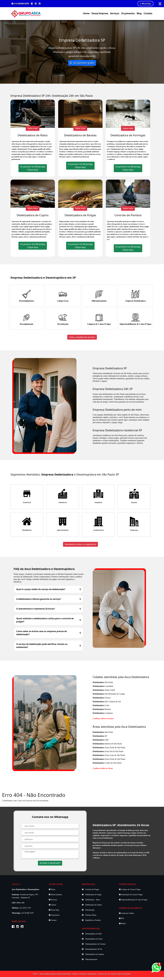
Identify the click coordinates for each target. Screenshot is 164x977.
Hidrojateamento (99, 301)
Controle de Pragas (92, 889)
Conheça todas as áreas (103, 768)
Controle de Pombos (128, 215)
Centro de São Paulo (107, 763)
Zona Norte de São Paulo (109, 747)
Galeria (53, 905)
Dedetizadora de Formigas (127, 135)
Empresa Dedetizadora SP (110, 368)
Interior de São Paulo (107, 744)
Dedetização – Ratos (92, 900)
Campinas (103, 713)
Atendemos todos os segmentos (80, 544)
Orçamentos (128, 13)
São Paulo (103, 682)
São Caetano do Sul (107, 701)
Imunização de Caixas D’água (132, 895)
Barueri (102, 709)
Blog (139, 13)
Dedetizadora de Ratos (33, 135)
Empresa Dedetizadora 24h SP (113, 389)
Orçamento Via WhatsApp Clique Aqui (32, 168)
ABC (101, 740)
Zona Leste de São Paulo (109, 755)
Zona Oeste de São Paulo (109, 759)
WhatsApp (146, 4)
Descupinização (26, 324)
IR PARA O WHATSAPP (50, 863)
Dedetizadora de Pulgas (80, 215)
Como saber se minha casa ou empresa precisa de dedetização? (48, 633)
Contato (148, 13)
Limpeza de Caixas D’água (99, 324)
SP (100, 736)
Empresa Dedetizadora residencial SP (117, 430)
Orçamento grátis (83, 63)
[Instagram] (36, 3)
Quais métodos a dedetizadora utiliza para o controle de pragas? (48, 620)
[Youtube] (40, 3)
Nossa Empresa (100, 13)
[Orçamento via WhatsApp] (156, 967)
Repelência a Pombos (93, 920)
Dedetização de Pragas (93, 895)
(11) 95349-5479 (21, 3)
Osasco (102, 698)
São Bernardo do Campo (109, 694)
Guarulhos (103, 686)
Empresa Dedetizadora (136, 301)
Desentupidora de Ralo (93, 934)
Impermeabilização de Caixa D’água (135, 324)
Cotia (101, 705)
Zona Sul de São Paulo (108, 751)
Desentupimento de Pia (93, 949)
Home (86, 13)
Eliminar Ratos (90, 915)
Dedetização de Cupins (93, 905)
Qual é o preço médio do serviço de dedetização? (48, 589)
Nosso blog (54, 910)
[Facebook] (32, 3)
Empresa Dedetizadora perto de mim (117, 409)
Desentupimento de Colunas (95, 944)
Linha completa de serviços (82, 337)
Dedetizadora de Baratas (80, 135)
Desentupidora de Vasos (93, 939)
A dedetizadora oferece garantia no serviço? (48, 599)
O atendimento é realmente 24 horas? (48, 608)
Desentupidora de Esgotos (94, 954)
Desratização (62, 324)
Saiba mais (32, 128)
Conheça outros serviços (103, 718)
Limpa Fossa (62, 301)
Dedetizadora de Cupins (33, 215)
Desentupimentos (26, 301)
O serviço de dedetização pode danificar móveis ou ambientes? (48, 646)
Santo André (104, 690)
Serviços (114, 13)
